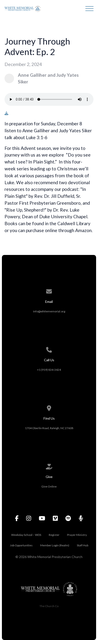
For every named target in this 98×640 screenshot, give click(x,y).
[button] (89, 9)
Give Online (49, 486)
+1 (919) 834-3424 (49, 369)
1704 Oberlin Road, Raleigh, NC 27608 (49, 428)
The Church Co (49, 606)
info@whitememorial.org (49, 311)
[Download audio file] (6, 113)
